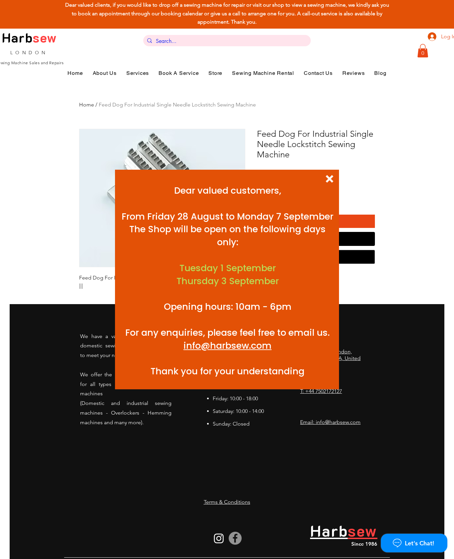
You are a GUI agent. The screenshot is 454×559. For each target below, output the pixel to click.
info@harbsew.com (227, 345)
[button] (329, 179)
